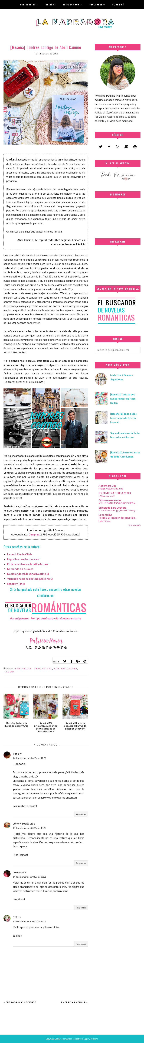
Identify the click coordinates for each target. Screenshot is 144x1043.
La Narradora (61, 1039)
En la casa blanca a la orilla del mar (27, 564)
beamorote (19, 872)
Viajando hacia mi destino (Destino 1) (30, 578)
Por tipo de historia (42, 618)
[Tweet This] (64, 661)
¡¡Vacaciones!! (107, 495)
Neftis (17, 916)
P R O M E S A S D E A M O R (115, 493)
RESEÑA (10, 672)
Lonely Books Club (24, 823)
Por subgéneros (19, 618)
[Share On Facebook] (71, 661)
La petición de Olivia (19, 554)
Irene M (17, 753)
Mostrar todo (134, 525)
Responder (81, 814)
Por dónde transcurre (68, 618)
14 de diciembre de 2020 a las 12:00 (29, 758)
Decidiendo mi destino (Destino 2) (28, 573)
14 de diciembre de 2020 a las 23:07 (29, 921)
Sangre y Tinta (16, 583)
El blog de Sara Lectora (112, 507)
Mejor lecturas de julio (111, 488)
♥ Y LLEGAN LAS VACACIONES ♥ (117, 503)
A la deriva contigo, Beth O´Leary (117, 510)
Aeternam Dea (107, 485)
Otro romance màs (110, 500)
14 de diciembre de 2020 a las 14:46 (29, 828)
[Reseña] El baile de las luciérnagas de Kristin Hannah (123, 418)
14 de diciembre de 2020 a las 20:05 (29, 876)
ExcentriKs (105, 514)
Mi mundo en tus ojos (20, 568)
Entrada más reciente (21, 1002)
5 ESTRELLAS (23, 668)
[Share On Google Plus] (78, 661)
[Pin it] (84, 661)
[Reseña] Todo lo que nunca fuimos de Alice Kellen (122, 398)
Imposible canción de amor (23, 559)
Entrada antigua (73, 1002)
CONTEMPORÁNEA (65, 668)
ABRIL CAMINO (43, 668)
